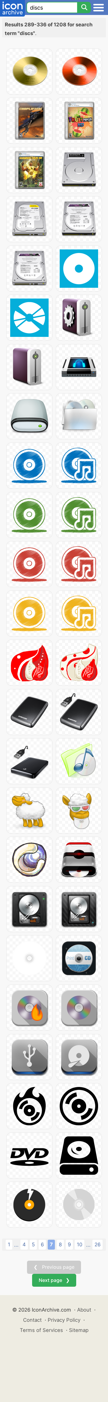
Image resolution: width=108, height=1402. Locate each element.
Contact (32, 1320)
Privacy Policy (64, 1320)
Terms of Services (41, 1330)
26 (97, 1244)
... (16, 1245)
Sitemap (78, 1330)
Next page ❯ (54, 1280)
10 (79, 1244)
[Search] (84, 7)
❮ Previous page (54, 1267)
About (84, 1310)
